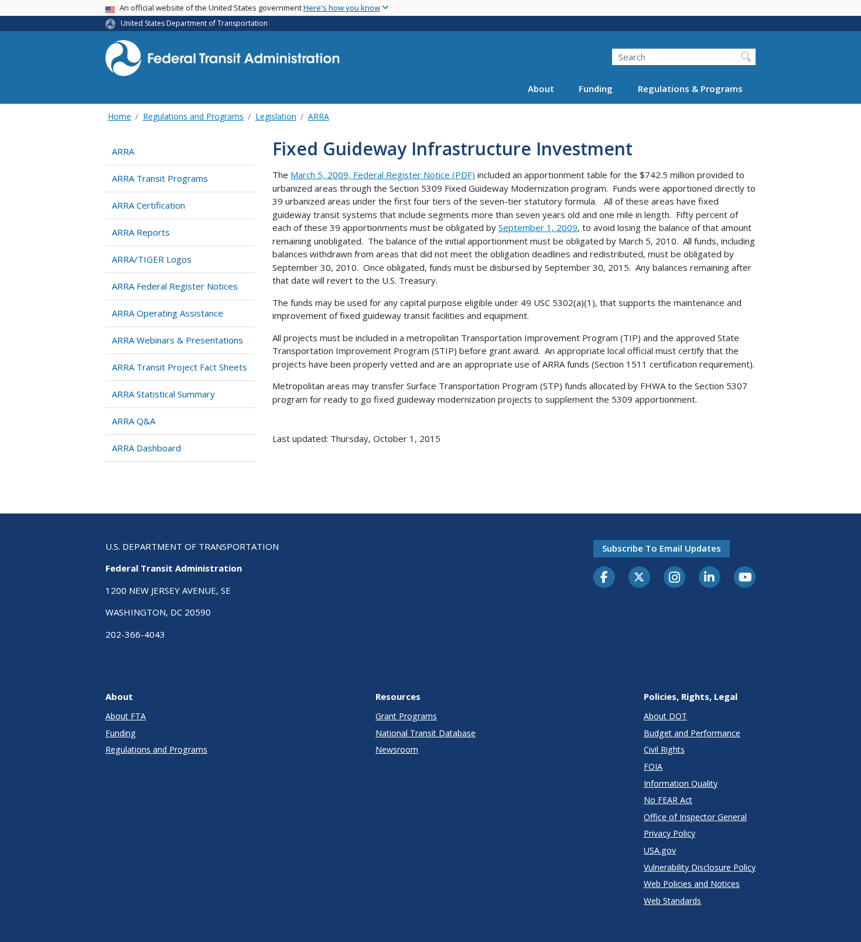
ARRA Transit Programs (160, 178)
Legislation (275, 116)
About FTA (125, 716)
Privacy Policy (669, 833)
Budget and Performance (692, 733)
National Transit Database (425, 733)
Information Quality (681, 783)
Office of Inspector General (695, 816)
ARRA (318, 116)
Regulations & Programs (690, 89)
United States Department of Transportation (194, 23)
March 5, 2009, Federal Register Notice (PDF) (383, 175)
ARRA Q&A (133, 421)
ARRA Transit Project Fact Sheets (179, 367)
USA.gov (660, 850)
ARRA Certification (148, 205)
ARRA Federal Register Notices (175, 286)
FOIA (653, 766)
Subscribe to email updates (661, 548)
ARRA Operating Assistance (167, 313)
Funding (596, 89)
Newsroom (396, 749)
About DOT (665, 716)
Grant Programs (406, 716)
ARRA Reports (141, 232)
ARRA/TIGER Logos (152, 259)
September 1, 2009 (538, 227)
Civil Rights (664, 749)
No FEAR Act (668, 799)
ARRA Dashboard (146, 448)
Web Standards (672, 900)
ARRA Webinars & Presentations (177, 340)
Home (119, 116)
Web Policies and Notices (692, 883)
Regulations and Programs (193, 116)
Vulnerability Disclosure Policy (700, 867)
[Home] (222, 62)
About (541, 89)
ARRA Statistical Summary (163, 394)
